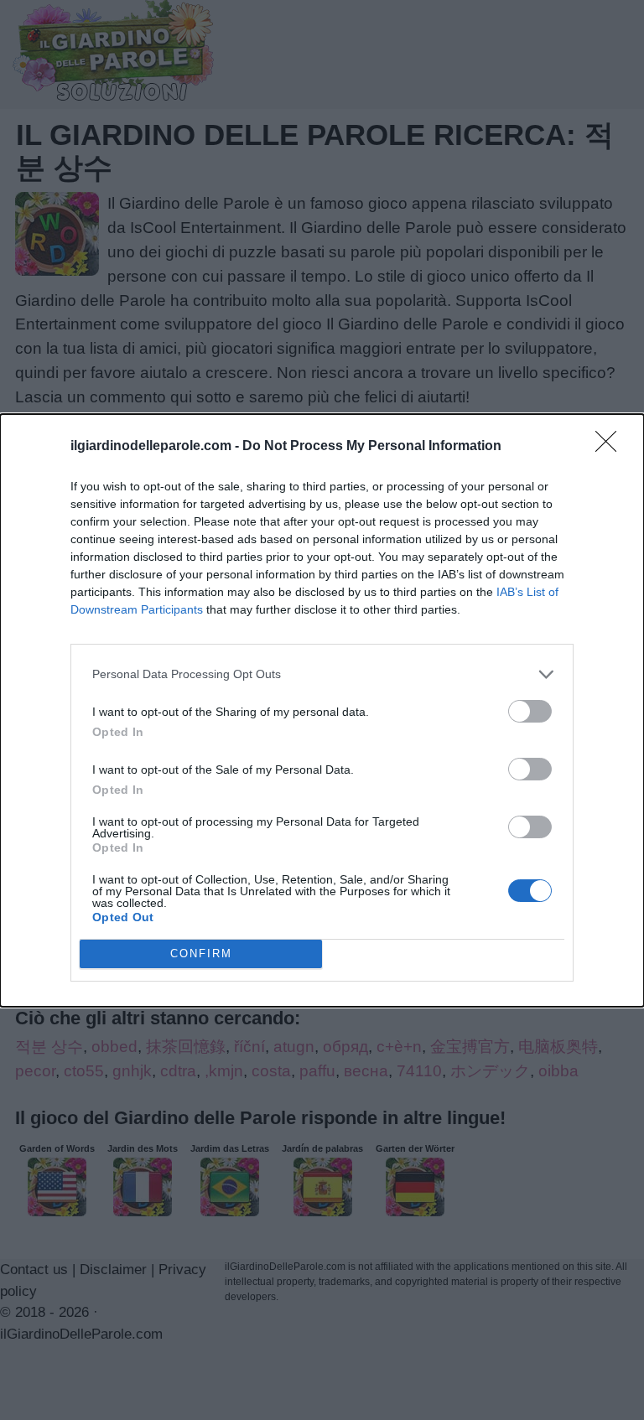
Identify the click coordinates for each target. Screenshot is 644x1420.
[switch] (530, 711)
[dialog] (322, 710)
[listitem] (322, 674)
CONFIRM (201, 953)
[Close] (611, 447)
